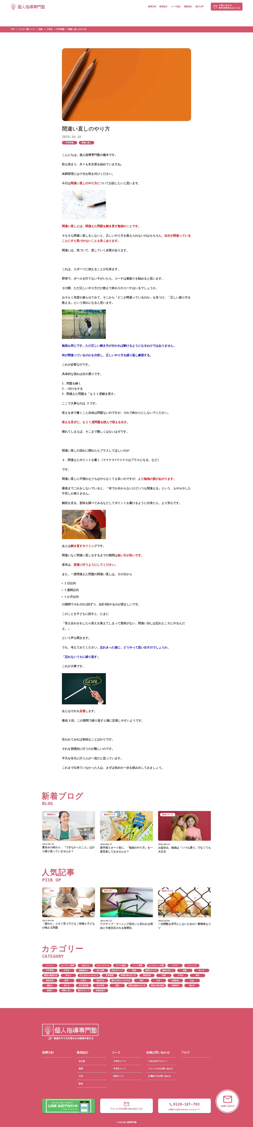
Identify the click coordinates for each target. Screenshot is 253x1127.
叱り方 (201, 970)
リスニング (192, 965)
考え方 (67, 985)
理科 (141, 980)
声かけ (68, 975)
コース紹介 (176, 6)
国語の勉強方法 (50, 975)
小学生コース (119, 1061)
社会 (192, 980)
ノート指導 (137, 965)
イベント (50, 965)
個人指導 (100, 970)
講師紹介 (188, 6)
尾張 (81, 1068)
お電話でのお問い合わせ (159, 1076)
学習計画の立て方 (128, 975)
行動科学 (175, 985)
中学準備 (69, 143)
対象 (164, 975)
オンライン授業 (67, 965)
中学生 (67, 970)
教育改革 (50, 980)
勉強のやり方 (151, 970)
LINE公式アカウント (157, 1061)
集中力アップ (83, 990)
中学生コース (119, 1068)
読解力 (50, 990)
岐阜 (81, 1083)
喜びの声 (199, 6)
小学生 (180, 975)
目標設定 (175, 980)
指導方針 (152, 6)
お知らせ (85, 965)
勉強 (134, 970)
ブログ (175, 965)
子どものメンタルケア (89, 975)
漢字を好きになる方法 (120, 980)
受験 (185, 970)
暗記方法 (100, 980)
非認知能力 (100, 990)
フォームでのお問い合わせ (160, 1068)
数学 (67, 980)
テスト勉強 (120, 965)
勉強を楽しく (168, 970)
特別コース (118, 1076)
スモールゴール (103, 965)
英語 (117, 985)
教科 (197, 975)
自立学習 (100, 985)
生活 (158, 980)
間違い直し (86, 143)
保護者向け (83, 970)
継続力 (50, 985)
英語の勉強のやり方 (137, 985)
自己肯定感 (83, 985)
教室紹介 (163, 6)
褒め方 (192, 985)
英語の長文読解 (157, 985)
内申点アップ (117, 970)
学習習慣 (109, 975)
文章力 (83, 980)
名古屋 (82, 1061)
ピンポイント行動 (156, 965)
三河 (81, 1076)
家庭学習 (147, 975)
